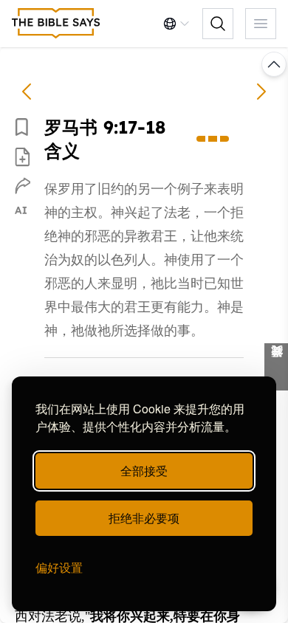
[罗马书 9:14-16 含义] (26, 91)
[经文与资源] (276, 366)
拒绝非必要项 (144, 517)
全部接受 (144, 470)
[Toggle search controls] (217, 23)
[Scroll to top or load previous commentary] (274, 64)
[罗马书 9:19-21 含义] (261, 91)
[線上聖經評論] (56, 23)
